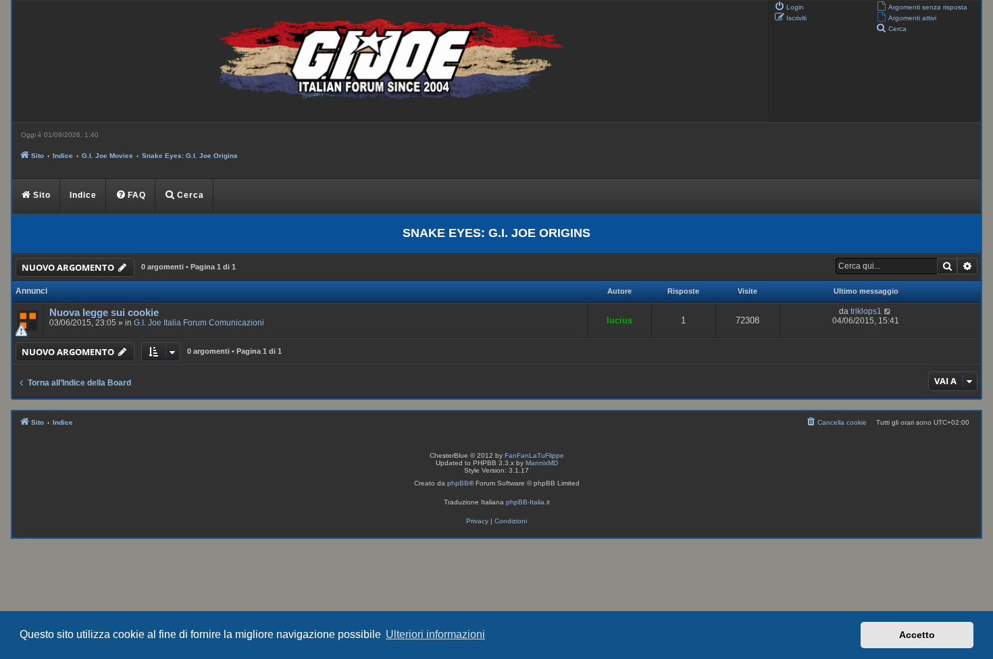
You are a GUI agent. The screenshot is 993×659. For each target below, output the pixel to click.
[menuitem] (921, 6)
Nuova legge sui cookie (104, 312)
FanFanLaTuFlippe (534, 455)
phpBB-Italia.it (528, 502)
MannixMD (542, 463)
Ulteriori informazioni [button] (435, 634)
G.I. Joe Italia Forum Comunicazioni (199, 322)
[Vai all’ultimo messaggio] (888, 311)
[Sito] (388, 61)
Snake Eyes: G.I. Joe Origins (496, 233)
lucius (619, 320)
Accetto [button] (917, 634)
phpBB (458, 483)
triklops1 (866, 311)
